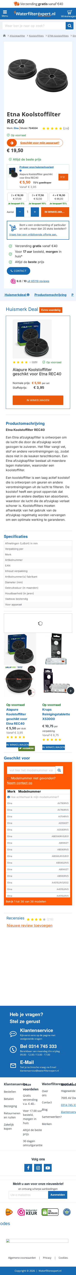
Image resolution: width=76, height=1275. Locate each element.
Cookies (63, 1257)
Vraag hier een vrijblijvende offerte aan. (33, 234)
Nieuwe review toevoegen (29, 925)
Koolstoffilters (36, 35)
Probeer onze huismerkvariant (36, 167)
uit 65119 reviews (38, 281)
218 (66, 128)
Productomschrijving (25, 423)
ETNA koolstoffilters (58, 35)
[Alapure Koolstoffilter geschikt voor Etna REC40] (32, 339)
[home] (4, 35)
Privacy (47, 1257)
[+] (35, 212)
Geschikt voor (17, 758)
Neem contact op (19, 783)
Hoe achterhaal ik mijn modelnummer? (34, 797)
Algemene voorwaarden (22, 1257)
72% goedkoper (42, 182)
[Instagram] (38, 1168)
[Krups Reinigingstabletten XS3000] (56, 665)
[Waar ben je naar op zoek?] (69, 25)
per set (45, 383)
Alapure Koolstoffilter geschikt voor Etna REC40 (37, 371)
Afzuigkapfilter (17, 35)
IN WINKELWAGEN (38, 400)
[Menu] (5, 13)
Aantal (10, 211)
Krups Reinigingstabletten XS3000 (56, 714)
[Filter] (59, 769)
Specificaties (16, 536)
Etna (16, 128)
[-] (20, 212)
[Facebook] (28, 1168)
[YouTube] (48, 1168)
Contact (20, 270)
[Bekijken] (69, 14)
